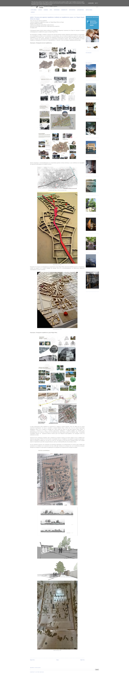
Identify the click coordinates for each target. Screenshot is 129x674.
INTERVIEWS (56, 9)
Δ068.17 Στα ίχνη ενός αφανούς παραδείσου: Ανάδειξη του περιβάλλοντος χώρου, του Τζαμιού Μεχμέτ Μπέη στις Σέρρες (57, 18)
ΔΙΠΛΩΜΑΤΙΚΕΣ (80, 9)
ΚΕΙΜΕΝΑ (46, 9)
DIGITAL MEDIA (89, 9)
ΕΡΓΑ (51, 9)
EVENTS (40, 9)
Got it (96, 3)
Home (57, 659)
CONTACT (33, 12)
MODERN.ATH (64, 9)
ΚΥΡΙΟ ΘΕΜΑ (33, 9)
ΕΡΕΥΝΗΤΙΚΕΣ (72, 9)
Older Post (82, 659)
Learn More (91, 3)
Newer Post (32, 659)
